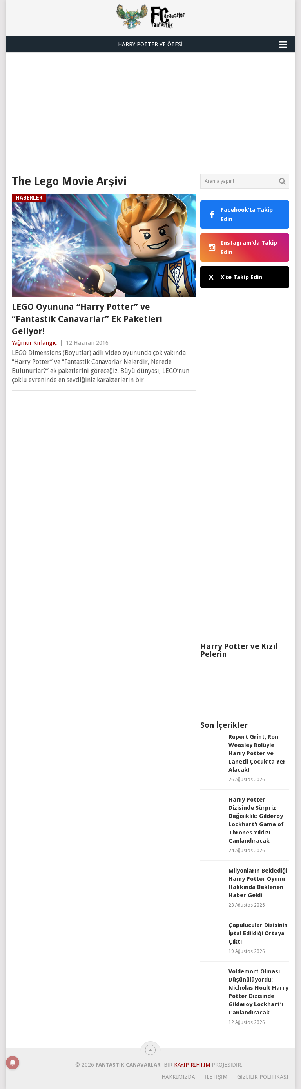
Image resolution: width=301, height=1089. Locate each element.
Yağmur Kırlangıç (34, 342)
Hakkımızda (178, 1077)
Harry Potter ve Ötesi (150, 44)
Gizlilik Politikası (262, 1077)
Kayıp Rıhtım (192, 1065)
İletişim (216, 1077)
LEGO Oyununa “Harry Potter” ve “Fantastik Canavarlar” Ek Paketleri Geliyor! (87, 319)
